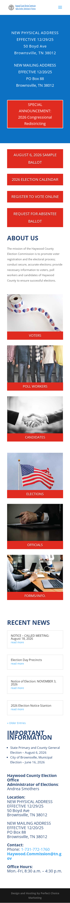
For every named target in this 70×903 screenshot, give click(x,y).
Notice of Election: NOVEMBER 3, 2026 (33, 682)
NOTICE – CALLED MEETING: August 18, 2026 (30, 637)
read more (17, 642)
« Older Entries (16, 723)
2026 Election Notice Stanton (31, 705)
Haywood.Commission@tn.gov (34, 856)
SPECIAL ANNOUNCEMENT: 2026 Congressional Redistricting (35, 114)
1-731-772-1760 (35, 849)
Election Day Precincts (26, 660)
